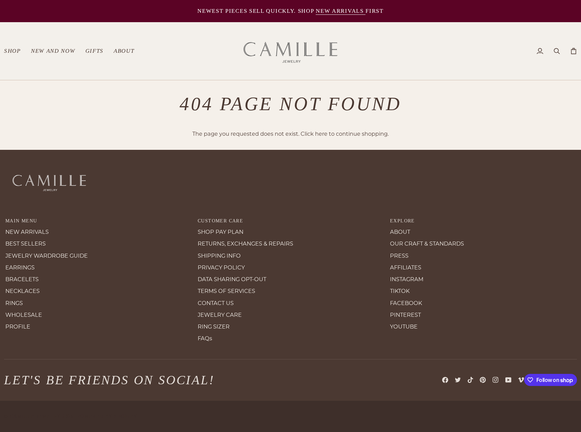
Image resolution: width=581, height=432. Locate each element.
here (321, 133)
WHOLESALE (23, 314)
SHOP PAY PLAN (220, 231)
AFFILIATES (405, 267)
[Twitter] (458, 380)
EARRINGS (20, 267)
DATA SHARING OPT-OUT (232, 279)
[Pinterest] (483, 380)
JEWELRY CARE (220, 314)
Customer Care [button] (220, 220)
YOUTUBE (404, 326)
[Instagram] (496, 380)
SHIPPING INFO (219, 255)
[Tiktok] (470, 380)
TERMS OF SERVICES (226, 291)
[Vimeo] (521, 380)
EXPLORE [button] (402, 220)
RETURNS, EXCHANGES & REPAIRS (245, 243)
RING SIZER (214, 326)
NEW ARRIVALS (27, 231)
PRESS (399, 255)
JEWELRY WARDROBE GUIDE (46, 255)
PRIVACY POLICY (221, 267)
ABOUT (400, 231)
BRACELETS (22, 279)
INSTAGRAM (406, 279)
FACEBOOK (406, 303)
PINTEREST (405, 314)
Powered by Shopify (107, 416)
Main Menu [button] (21, 220)
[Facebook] (445, 380)
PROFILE (17, 326)
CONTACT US (216, 303)
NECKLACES (22, 291)
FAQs (205, 338)
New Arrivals (340, 11)
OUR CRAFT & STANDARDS (427, 243)
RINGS (14, 303)
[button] (15, 51)
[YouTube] (508, 380)
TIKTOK (400, 291)
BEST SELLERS (25, 243)
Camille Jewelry (35, 416)
